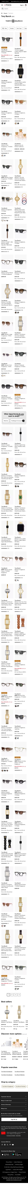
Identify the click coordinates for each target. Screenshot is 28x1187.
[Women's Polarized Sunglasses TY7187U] (21, 354)
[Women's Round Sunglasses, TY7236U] (7, 904)
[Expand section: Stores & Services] (14, 1105)
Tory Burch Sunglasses (6, 1074)
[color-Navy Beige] (5, 220)
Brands (5, 13)
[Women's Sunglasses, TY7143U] (7, 71)
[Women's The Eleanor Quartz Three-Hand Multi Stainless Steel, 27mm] (7, 936)
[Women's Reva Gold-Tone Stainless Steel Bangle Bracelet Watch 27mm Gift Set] (21, 199)
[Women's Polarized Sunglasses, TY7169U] (21, 812)
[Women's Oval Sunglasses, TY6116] (7, 354)
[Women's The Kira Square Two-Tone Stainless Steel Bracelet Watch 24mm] (7, 652)
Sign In (22, 5)
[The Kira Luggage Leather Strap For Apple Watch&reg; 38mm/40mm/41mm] (21, 39)
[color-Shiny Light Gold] (2, 376)
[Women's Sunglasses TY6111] (21, 558)
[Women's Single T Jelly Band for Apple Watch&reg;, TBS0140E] (7, 231)
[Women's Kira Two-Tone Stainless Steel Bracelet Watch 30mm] (21, 591)
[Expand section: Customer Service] (14, 1097)
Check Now (18, 1135)
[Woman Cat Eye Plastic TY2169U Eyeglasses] (7, 262)
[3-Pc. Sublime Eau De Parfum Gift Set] (6, 1043)
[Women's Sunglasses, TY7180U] (21, 386)
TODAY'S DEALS (5, 1)
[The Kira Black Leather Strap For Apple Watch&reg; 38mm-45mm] (21, 71)
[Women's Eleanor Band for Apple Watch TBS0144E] (21, 843)
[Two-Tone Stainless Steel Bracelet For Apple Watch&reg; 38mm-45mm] (7, 528)
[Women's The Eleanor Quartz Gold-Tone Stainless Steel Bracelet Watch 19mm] (21, 904)
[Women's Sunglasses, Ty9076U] (21, 717)
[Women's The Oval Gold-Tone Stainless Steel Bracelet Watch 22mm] (21, 166)
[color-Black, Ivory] (2, 220)
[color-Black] (2, 123)
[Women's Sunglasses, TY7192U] (7, 199)
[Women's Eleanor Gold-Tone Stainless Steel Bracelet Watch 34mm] (7, 622)
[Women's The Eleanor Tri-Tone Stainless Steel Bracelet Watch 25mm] (7, 497)
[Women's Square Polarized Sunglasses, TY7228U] (7, 781)
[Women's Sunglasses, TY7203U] (7, 39)
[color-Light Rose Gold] (16, 580)
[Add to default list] (12, 1006)
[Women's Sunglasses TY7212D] (21, 262)
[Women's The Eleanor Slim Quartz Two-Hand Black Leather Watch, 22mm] (7, 812)
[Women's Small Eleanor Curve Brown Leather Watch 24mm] (21, 936)
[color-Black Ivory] (18, 989)
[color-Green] (16, 989)
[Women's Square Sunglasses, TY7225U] (7, 166)
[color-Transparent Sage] (2, 156)
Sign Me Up (14, 1119)
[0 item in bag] (26, 5)
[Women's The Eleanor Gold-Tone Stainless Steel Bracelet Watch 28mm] (21, 497)
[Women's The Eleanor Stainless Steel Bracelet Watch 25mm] (7, 873)
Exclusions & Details (11, 1135)
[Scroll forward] (23, 421)
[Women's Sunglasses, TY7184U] (21, 291)
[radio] (2, 123)
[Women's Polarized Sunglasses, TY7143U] (7, 386)
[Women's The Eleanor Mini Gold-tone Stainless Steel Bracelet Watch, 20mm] (7, 465)
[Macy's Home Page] (7, 5)
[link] (7, 55)
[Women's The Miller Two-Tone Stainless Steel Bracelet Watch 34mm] (7, 291)
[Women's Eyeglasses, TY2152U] (7, 967)
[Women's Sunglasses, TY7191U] (21, 465)
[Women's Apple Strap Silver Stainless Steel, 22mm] (21, 434)
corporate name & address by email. (14, 1179)
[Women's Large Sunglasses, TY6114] (7, 323)
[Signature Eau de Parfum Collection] (21, 134)
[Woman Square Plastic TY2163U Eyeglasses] (7, 558)
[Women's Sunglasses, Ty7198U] (7, 102)
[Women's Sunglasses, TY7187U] (21, 102)
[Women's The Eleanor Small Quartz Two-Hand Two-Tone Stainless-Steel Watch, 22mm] (19, 1012)
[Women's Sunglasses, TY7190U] (21, 652)
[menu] (2, 5)
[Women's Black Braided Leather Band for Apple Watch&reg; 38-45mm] (7, 843)
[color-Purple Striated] (7, 770)
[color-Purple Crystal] (16, 706)
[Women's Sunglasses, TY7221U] (7, 749)
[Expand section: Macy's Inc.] (14, 1108)
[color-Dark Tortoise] (5, 188)
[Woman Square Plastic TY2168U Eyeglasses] (21, 873)
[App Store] (5, 1154)
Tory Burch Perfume (19, 1071)
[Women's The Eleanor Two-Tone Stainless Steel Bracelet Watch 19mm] (7, 717)
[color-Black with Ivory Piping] (18, 313)
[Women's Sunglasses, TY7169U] (21, 231)
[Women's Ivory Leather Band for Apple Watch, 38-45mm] (21, 528)
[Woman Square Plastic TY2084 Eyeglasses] (7, 684)
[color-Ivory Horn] (16, 123)
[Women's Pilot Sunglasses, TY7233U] (7, 134)
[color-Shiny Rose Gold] (18, 580)
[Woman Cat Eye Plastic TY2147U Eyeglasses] (21, 749)
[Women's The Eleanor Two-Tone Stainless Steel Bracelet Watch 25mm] (21, 323)
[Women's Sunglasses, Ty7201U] (21, 967)
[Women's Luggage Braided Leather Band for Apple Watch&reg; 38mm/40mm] (21, 622)
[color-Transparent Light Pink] (2, 926)
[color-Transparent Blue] (18, 738)
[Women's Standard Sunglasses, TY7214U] (21, 781)
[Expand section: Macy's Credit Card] (14, 1101)
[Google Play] (17, 1154)
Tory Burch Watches (20, 1074)
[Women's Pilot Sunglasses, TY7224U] (21, 684)
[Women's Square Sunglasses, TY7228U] (7, 434)
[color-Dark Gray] (5, 123)
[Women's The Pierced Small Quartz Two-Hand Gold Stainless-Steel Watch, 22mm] (7, 591)
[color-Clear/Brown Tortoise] (2, 770)
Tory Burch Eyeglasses (6, 1071)
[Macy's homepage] (2, 13)
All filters (22, 415)
